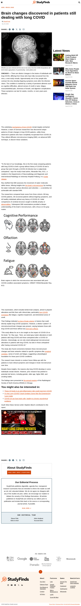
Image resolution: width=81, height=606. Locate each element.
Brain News (10, 7)
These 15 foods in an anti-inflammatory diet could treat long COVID (28, 391)
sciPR (51, 594)
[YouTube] (11, 585)
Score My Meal (54, 597)
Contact (42, 591)
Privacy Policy (52, 604)
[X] (18, 585)
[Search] (79, 2)
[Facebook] (15, 585)
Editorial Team (44, 584)
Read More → (26, 508)
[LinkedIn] (22, 585)
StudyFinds (7, 21)
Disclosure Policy (59, 604)
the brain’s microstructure (34, 185)
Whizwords (63, 591)
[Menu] (1, 2)
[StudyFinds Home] (41, 2)
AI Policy (42, 594)
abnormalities (6, 204)
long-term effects (32, 329)
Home (3, 7)
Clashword (63, 586)
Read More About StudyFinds (19, 472)
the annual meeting (30, 380)
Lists (51, 581)
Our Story (42, 581)
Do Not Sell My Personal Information (72, 604)
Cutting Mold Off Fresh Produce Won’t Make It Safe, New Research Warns (71, 59)
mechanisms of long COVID (22, 127)
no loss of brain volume (26, 321)
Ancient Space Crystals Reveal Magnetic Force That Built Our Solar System (71, 84)
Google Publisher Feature (52, 586)
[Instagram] (8, 585)
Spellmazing (63, 589)
